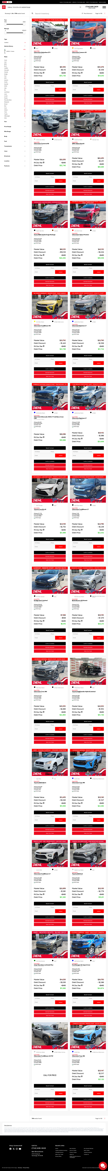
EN (5, 2)
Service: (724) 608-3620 (78, 2)
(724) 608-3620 (92, 6)
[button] (66, 31)
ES (10, 2)
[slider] (5, 24)
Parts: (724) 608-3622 (92, 2)
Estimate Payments (49, 99)
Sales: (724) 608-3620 (65, 2)
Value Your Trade (50, 103)
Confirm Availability (49, 95)
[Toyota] (4, 7)
